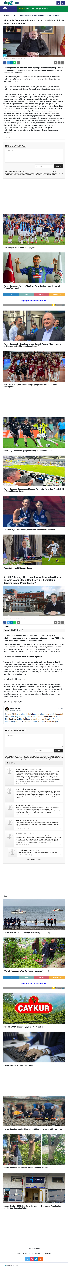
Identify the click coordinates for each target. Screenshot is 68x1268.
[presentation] (10, 9)
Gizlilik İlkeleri (39, 1253)
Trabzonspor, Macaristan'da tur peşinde (38, 9)
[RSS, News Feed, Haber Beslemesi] (40, 1259)
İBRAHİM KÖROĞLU (17, 630)
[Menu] (58, 3)
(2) (24, 844)
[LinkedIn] (11, 62)
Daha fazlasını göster (34, 859)
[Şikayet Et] (60, 783)
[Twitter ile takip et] (27, 1259)
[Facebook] (4, 62)
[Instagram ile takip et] (32, 1259)
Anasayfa (8, 15)
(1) (28, 828)
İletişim (31, 1253)
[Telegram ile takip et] (36, 1259)
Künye (25, 1253)
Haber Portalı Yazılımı (12, 1265)
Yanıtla (19, 783)
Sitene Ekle (48, 1253)
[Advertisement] (34, 192)
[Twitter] (8, 62)
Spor (15, 15)
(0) (24, 783)
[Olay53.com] (11, 2)
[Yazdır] (18, 62)
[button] (55, 62)
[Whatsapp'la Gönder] (14, 62)
